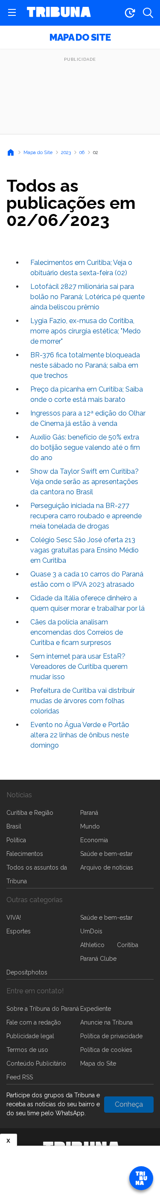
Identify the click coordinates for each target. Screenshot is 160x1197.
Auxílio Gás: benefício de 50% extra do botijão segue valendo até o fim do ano (85, 447)
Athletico (92, 945)
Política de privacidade (111, 1036)
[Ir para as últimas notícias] (129, 12)
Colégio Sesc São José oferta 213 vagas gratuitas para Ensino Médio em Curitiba (84, 550)
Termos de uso (27, 1049)
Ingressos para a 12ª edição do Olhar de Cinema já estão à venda (87, 418)
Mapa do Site (80, 37)
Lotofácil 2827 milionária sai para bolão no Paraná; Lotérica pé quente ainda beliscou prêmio (87, 296)
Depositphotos (26, 972)
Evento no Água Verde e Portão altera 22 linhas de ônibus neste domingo (79, 735)
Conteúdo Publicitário (36, 1063)
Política (16, 840)
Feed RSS (19, 1077)
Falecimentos (24, 853)
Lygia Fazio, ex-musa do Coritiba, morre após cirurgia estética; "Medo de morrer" (85, 331)
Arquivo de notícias (106, 867)
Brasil (13, 826)
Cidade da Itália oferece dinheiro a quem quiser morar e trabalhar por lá (87, 603)
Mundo (90, 826)
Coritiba (127, 945)
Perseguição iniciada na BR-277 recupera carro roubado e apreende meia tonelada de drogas (86, 516)
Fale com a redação (33, 1022)
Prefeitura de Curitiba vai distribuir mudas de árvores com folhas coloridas (82, 700)
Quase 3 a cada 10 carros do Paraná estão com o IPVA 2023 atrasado (86, 579)
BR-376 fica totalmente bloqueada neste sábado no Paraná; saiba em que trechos (85, 365)
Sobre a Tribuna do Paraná (42, 1008)
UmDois (91, 931)
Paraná (89, 812)
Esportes (18, 931)
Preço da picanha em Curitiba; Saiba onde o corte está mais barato (86, 394)
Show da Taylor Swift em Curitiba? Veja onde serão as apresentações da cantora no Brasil (84, 481)
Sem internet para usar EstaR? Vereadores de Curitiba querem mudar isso (79, 666)
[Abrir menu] (11, 12)
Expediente (95, 1008)
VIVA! (13, 917)
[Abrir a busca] (148, 12)
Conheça (129, 1104)
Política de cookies (106, 1049)
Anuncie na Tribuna (106, 1022)
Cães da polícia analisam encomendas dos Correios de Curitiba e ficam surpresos (76, 632)
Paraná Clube (98, 958)
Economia (94, 840)
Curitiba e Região (29, 812)
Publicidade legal (30, 1036)
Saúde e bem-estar (106, 853)
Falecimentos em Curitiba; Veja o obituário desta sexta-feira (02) (81, 267)
